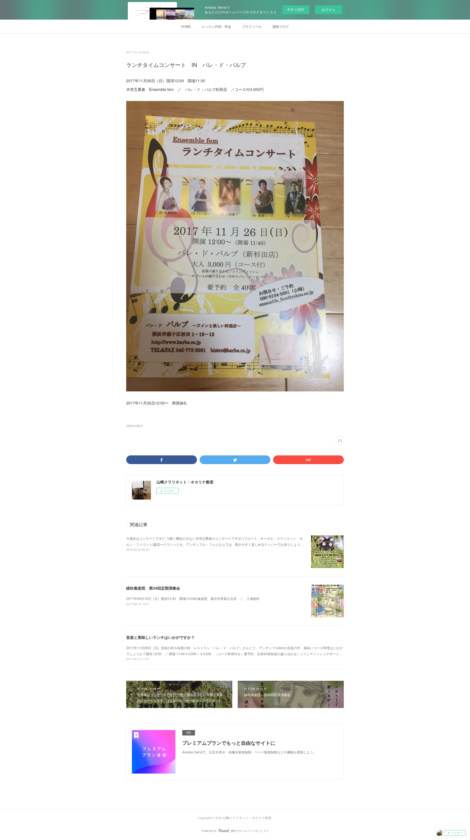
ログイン (328, 9)
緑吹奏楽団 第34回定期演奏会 (153, 588)
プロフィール (252, 26)
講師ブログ (281, 26)
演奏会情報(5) (134, 426)
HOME (186, 26)
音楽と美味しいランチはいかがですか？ (160, 637)
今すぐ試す (296, 9)
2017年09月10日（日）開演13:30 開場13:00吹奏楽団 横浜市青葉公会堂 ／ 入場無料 (192, 598)
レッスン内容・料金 (216, 26)
